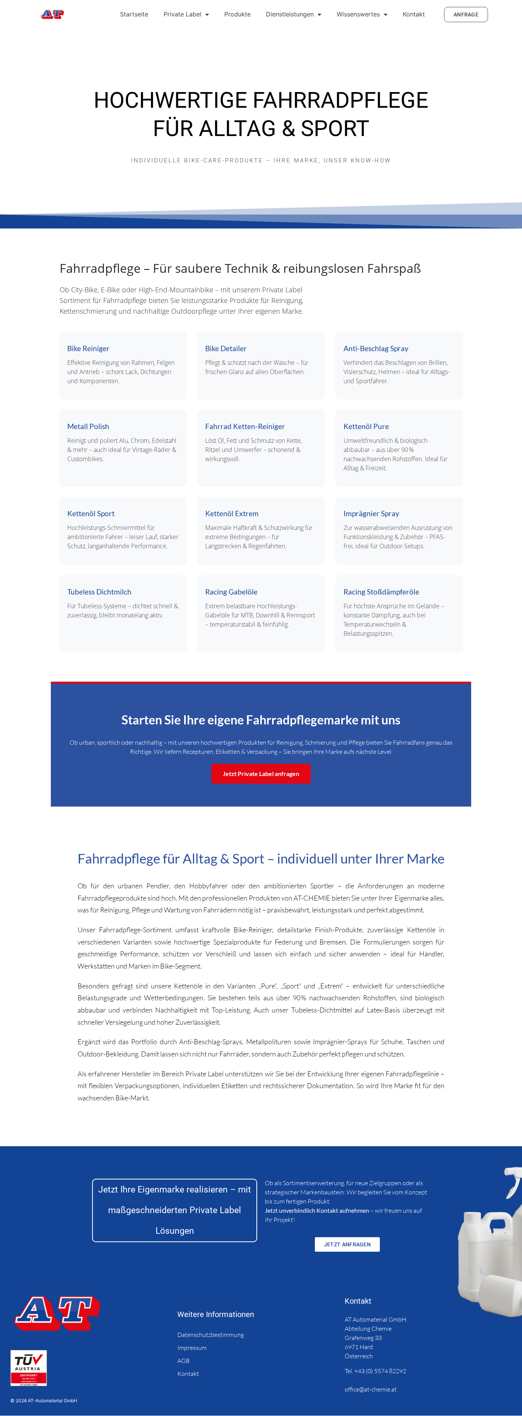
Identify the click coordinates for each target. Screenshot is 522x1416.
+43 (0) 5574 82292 (380, 1371)
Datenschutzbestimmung (210, 1334)
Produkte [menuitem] (237, 14)
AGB (183, 1360)
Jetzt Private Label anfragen (261, 773)
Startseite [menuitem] (134, 14)
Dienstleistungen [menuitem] (290, 14)
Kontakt (188, 1373)
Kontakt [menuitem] (414, 14)
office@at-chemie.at (371, 1389)
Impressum (192, 1347)
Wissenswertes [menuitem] (358, 14)
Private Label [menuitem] (182, 14)
